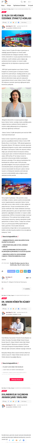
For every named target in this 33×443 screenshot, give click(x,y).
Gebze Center (25, 265)
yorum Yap (27, 288)
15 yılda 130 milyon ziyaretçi (17, 263)
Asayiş (4, 390)
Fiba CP (19, 265)
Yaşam (4, 298)
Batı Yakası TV (9, 26)
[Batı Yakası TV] (6, 2)
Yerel (4, 11)
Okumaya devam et (16, 379)
